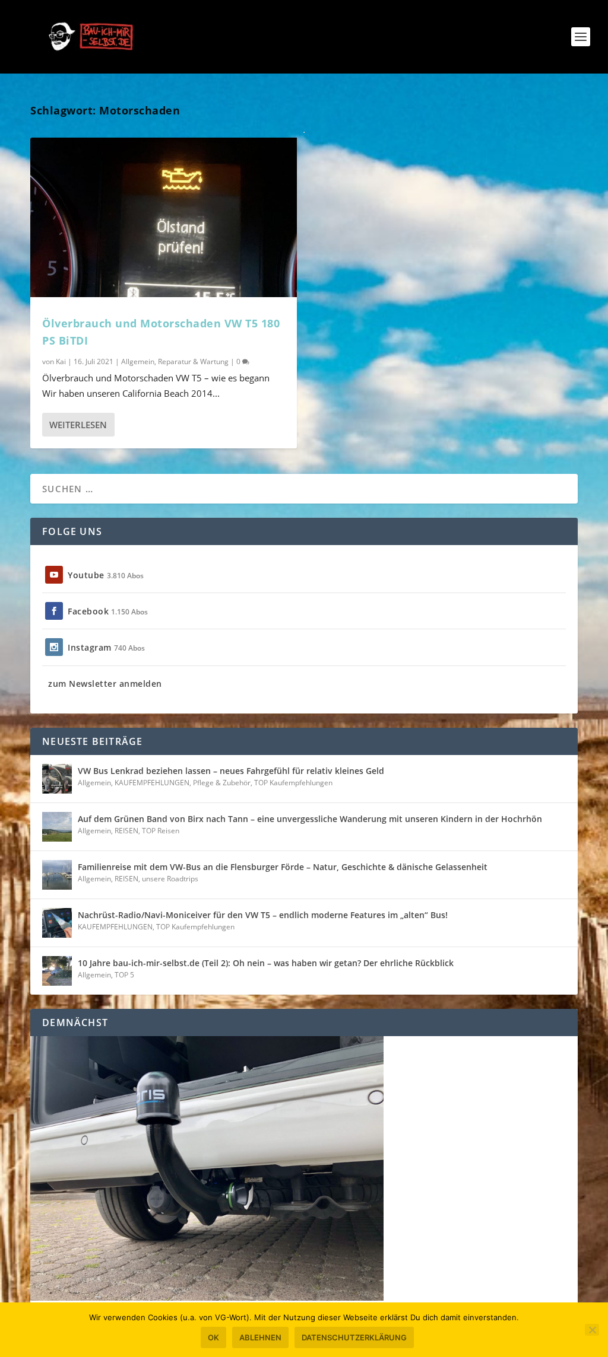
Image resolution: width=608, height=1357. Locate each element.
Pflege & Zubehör (222, 783)
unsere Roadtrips (170, 879)
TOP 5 (124, 975)
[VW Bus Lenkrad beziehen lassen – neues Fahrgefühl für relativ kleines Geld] (57, 779)
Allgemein (137, 361)
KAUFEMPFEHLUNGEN (152, 783)
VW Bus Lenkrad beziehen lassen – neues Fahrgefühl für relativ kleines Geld (231, 770)
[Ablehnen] (592, 1330)
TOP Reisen (160, 831)
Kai (61, 361)
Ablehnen (260, 1337)
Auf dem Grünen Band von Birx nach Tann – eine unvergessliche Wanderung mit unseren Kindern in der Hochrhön (310, 818)
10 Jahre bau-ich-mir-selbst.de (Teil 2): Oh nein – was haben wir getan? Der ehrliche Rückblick (266, 963)
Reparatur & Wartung (193, 361)
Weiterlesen (78, 425)
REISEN (126, 831)
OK (213, 1337)
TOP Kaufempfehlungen (293, 783)
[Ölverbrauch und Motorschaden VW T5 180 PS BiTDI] (163, 217)
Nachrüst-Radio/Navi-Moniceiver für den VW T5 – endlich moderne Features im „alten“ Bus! (263, 914)
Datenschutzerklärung (354, 1337)
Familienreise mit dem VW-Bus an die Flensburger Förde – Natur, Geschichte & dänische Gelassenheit (282, 866)
